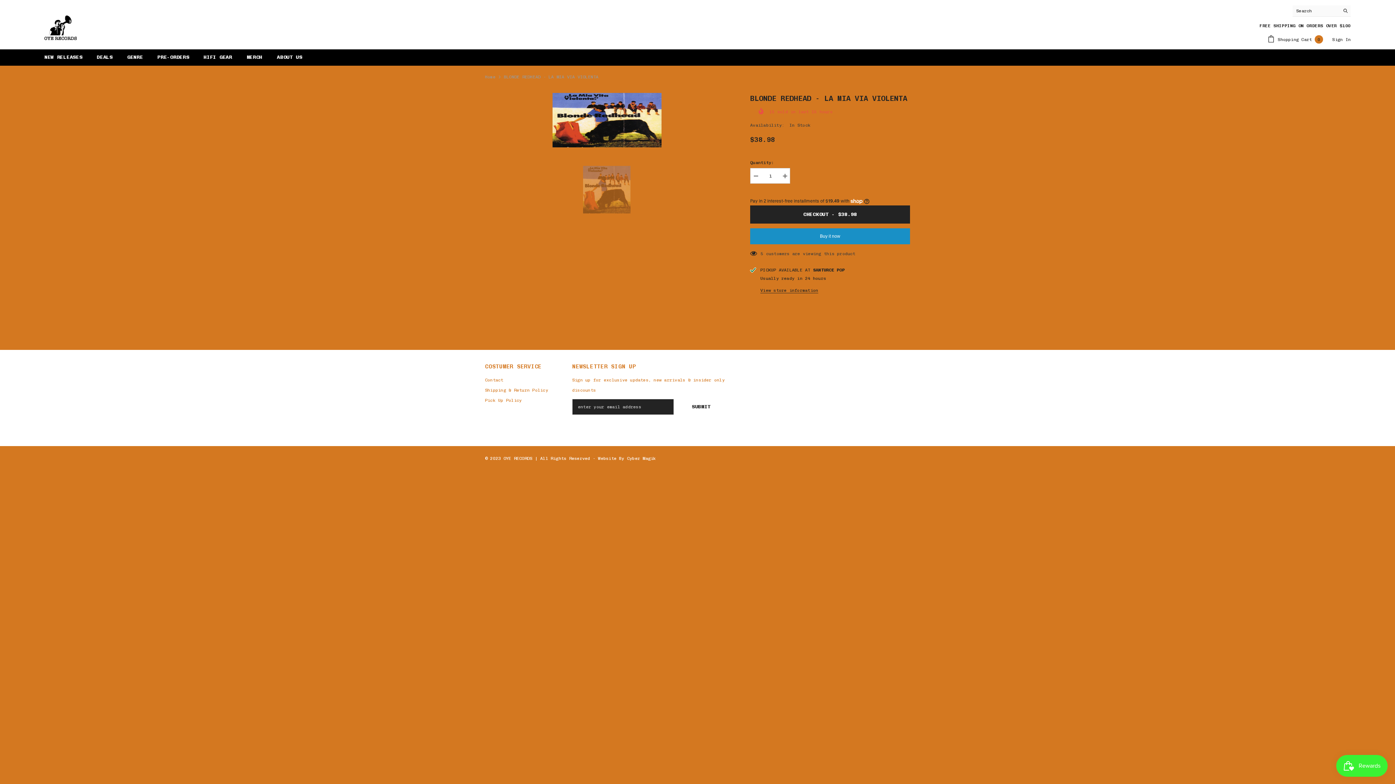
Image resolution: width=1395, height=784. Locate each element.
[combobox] (1316, 10)
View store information (789, 290)
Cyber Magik (641, 458)
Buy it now (830, 236)
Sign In (1341, 39)
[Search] (1322, 11)
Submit (701, 407)
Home (490, 76)
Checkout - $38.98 (830, 214)
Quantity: (762, 162)
